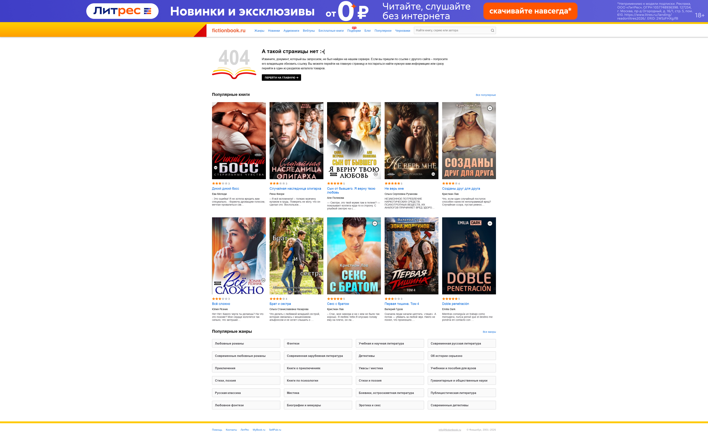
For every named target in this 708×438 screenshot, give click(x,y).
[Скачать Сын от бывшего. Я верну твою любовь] (354, 140)
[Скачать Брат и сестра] (296, 255)
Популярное (383, 30)
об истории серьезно (446, 355)
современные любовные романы (240, 355)
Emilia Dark (448, 309)
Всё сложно (221, 304)
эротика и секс (370, 405)
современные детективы (449, 405)
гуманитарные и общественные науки (459, 380)
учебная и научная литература (381, 343)
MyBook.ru (259, 429)
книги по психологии (302, 380)
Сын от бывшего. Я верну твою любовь (351, 190)
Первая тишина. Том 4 (402, 304)
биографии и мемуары (304, 405)
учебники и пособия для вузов (453, 368)
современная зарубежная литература (315, 355)
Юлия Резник (220, 309)
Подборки (354, 30)
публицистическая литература (453, 392)
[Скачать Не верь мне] (411, 140)
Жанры (259, 30)
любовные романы (229, 343)
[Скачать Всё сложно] (239, 255)
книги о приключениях (303, 368)
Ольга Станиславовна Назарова (289, 309)
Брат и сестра (280, 304)
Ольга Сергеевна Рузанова (401, 193)
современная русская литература (456, 343)
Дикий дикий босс (225, 188)
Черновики (402, 30)
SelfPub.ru (275, 429)
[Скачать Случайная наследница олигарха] (296, 140)
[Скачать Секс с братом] (354, 255)
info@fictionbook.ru (450, 429)
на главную (280, 77)
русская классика (228, 392)
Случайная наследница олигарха (295, 188)
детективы (367, 355)
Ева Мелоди (219, 193)
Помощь (217, 429)
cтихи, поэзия (225, 380)
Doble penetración (455, 304)
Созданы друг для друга (461, 188)
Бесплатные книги (331, 30)
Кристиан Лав (450, 193)
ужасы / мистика (371, 368)
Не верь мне (394, 188)
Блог (368, 30)
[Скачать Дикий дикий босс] (239, 140)
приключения (225, 368)
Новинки (274, 30)
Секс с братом (338, 304)
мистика (293, 392)
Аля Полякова (335, 197)
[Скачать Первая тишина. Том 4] (411, 255)
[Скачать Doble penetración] (469, 255)
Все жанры (489, 331)
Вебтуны (309, 30)
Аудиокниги (291, 30)
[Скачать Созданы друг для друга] (469, 140)
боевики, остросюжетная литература (386, 392)
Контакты (231, 429)
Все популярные (486, 94)
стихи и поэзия (370, 380)
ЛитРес (245, 429)
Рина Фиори (277, 193)
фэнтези (293, 343)
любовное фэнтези (229, 405)
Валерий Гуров (394, 309)
